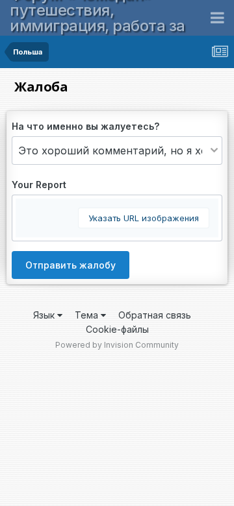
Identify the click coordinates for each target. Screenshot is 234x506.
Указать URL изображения (143, 218)
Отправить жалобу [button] (70, 265)
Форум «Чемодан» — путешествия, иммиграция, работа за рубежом (97, 18)
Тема (88, 314)
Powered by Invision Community (117, 345)
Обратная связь (154, 314)
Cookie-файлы (117, 329)
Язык (45, 314)
